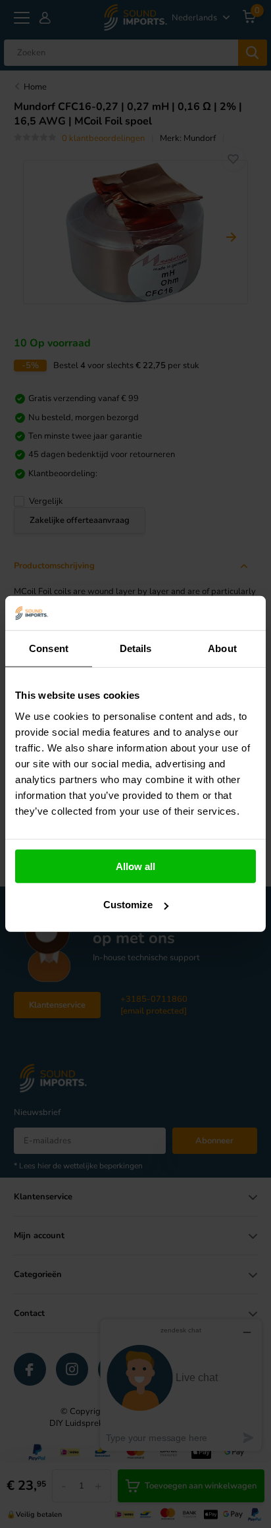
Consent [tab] (48, 648)
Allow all (135, 866)
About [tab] (222, 648)
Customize (128, 904)
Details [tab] (136, 648)
